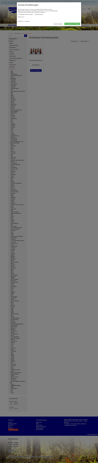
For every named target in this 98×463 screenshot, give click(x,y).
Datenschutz (21, 21)
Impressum (27, 21)
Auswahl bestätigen (58, 24)
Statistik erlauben (39, 14)
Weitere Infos (21, 17)
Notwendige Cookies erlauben (26, 14)
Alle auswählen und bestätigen (72, 24)
